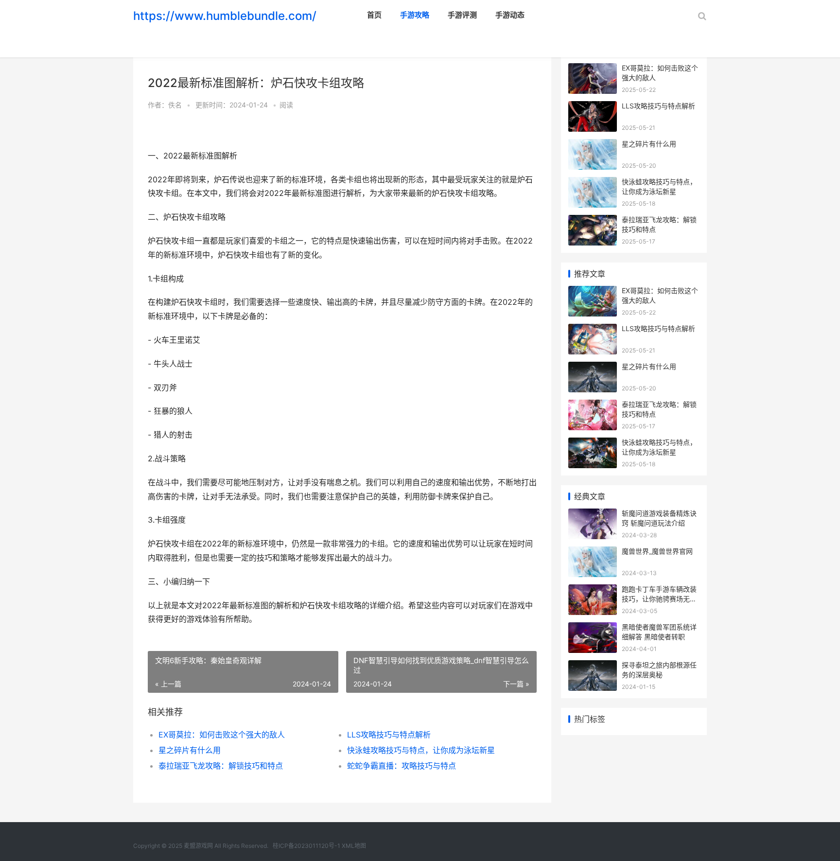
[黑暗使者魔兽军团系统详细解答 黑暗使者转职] (592, 628)
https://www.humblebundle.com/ (224, 16)
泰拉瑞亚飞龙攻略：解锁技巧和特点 (220, 766)
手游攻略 (414, 14)
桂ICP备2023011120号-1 (306, 845)
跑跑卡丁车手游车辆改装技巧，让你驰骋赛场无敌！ (659, 598)
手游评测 (462, 14)
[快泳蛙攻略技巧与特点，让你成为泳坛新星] (592, 183)
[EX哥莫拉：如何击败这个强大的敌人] (592, 69)
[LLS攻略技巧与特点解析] (592, 107)
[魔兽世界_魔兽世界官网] (592, 552)
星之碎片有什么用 (189, 750)
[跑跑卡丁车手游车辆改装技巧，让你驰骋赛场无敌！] (592, 590)
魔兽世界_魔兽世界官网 (657, 551)
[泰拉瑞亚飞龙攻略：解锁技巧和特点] (592, 221)
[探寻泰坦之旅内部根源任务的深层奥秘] (592, 666)
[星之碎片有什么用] (592, 145)
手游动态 (510, 14)
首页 (374, 14)
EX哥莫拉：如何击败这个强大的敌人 (221, 734)
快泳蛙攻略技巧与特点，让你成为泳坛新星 (421, 750)
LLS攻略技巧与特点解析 (389, 734)
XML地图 (354, 845)
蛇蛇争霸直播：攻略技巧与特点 (401, 766)
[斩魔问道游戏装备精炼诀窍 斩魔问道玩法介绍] (592, 514)
